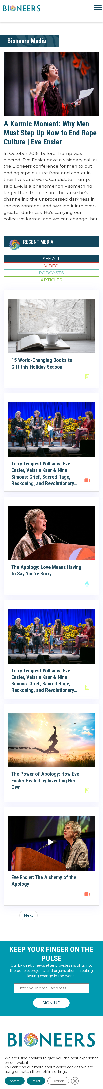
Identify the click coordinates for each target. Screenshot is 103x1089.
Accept (15, 1081)
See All (51, 258)
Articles (51, 279)
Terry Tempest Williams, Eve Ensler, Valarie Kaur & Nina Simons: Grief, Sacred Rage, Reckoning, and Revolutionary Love (43, 477)
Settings (58, 1081)
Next (28, 915)
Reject (36, 1081)
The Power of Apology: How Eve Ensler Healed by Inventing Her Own (45, 780)
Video (51, 265)
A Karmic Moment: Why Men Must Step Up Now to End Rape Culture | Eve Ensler (50, 132)
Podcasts (51, 272)
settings (59, 1071)
